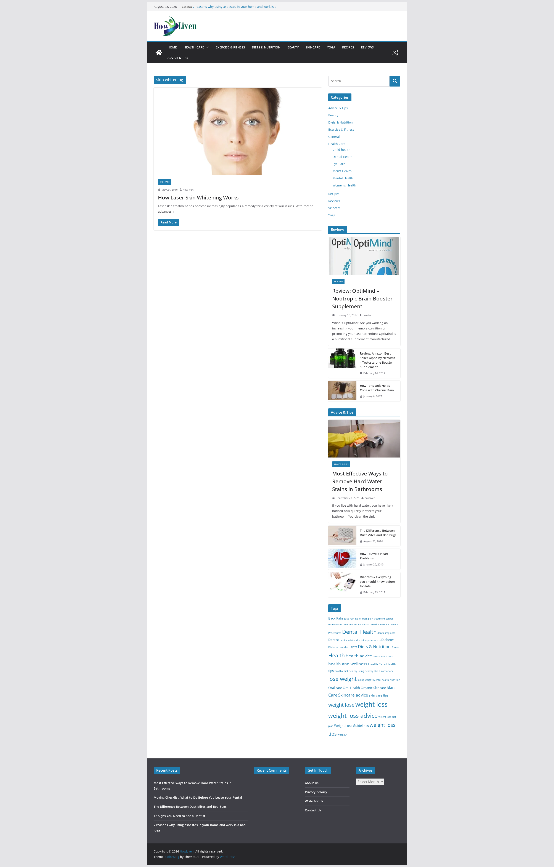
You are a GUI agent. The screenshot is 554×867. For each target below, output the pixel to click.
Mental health (381, 679)
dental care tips (370, 624)
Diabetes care (335, 647)
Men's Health (342, 171)
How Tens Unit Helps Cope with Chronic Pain (377, 388)
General (334, 137)
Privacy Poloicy (316, 792)
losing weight (365, 679)
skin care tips (378, 695)
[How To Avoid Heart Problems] (342, 559)
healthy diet (341, 671)
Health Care (194, 47)
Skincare (313, 47)
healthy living (356, 671)
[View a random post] (395, 52)
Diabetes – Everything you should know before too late (377, 581)
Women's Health (344, 185)
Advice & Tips (177, 58)
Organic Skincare (373, 688)
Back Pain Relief (352, 618)
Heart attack (386, 671)
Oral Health (351, 688)
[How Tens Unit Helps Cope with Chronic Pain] (342, 391)
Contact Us (313, 810)
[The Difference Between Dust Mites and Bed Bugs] (342, 536)
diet (346, 647)
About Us (312, 783)
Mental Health (343, 178)
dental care (355, 624)
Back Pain (335, 618)
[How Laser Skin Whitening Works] (238, 131)
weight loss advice (353, 715)
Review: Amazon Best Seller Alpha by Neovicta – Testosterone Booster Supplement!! (377, 360)
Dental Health (343, 157)
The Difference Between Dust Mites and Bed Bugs (378, 532)
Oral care (335, 688)
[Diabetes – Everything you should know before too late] (342, 584)
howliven (188, 189)
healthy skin (371, 671)
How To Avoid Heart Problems (374, 556)
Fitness (395, 647)
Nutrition (395, 679)
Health (336, 655)
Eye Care (339, 164)
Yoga (331, 47)
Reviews (367, 47)
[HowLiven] (159, 52)
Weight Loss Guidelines (351, 725)
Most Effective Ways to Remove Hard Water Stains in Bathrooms (360, 481)
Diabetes (387, 639)
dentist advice (347, 640)
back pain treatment (373, 618)
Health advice (359, 656)
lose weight (342, 678)
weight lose (341, 705)
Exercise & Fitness (230, 47)
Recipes (348, 47)
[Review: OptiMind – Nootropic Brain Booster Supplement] (364, 256)
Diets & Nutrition (266, 47)
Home (172, 47)
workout (342, 734)
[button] (206, 47)
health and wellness (347, 664)
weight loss (371, 704)
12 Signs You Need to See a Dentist (218, 7)
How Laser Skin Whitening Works (198, 197)
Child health (341, 150)
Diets (353, 647)
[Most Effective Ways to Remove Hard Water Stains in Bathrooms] (364, 439)
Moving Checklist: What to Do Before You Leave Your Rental (198, 797)
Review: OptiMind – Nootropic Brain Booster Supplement (362, 298)
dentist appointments (368, 640)
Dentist (333, 639)
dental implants (386, 632)
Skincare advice (353, 695)
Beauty (293, 47)
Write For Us (314, 801)
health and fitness (383, 656)
